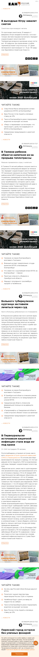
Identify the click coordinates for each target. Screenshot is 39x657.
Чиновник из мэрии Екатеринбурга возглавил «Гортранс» (17, 259)
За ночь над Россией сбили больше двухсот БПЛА (20, 590)
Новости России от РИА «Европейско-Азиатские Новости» (15, 4)
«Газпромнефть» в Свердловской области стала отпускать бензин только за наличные (20, 411)
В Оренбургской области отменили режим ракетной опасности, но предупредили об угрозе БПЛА (20, 398)
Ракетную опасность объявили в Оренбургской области (16, 277)
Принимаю (19, 654)
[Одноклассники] (29, 58)
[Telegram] (31, 58)
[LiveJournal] (36, 58)
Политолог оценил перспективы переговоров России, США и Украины (18, 595)
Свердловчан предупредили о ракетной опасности (19, 133)
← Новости (5, 8)
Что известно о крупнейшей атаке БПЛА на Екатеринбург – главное (20, 272)
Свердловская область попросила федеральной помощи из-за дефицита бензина (18, 405)
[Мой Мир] (34, 58)
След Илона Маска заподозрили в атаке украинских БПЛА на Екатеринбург (19, 110)
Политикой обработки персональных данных (20, 649)
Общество (5, 54)
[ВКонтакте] (26, 58)
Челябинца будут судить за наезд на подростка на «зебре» (18, 601)
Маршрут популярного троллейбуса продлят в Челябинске (17, 282)
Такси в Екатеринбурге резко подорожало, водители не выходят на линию (20, 120)
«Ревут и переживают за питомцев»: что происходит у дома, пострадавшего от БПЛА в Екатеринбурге (19, 127)
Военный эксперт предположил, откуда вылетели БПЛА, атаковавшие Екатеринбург (19, 265)
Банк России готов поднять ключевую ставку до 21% (18, 115)
